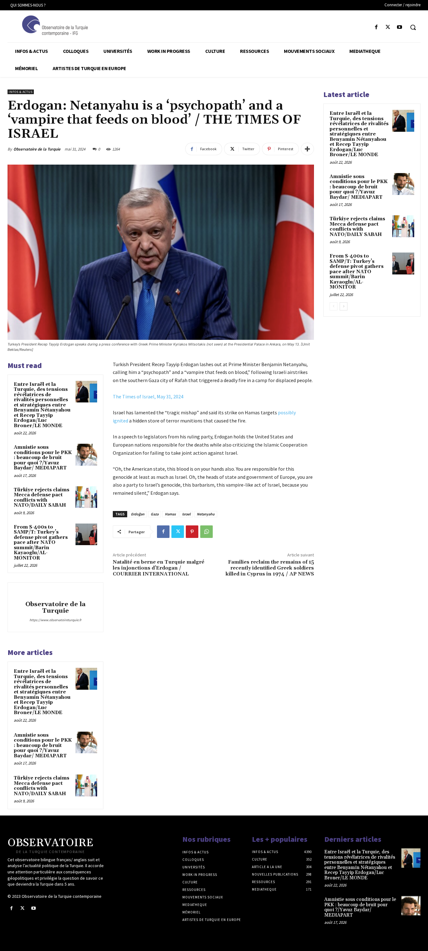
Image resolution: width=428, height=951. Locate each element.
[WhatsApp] (206, 531)
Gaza (155, 514)
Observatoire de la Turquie (36, 149)
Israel (186, 514)
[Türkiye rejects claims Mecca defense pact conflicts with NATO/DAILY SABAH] (86, 497)
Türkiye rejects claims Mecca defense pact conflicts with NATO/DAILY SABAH (41, 498)
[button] (412, 27)
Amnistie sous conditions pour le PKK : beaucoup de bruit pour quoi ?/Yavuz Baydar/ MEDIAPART (43, 457)
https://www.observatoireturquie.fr (55, 620)
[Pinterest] (192, 531)
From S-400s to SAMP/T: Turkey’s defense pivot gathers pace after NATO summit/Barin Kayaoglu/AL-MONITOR (41, 542)
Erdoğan (137, 514)
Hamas (170, 514)
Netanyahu (206, 514)
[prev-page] (333, 306)
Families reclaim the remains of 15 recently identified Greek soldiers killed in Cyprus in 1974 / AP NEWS (270, 568)
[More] (307, 149)
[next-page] (343, 306)
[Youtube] (399, 27)
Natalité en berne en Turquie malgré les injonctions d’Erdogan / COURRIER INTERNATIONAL (158, 568)
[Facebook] (376, 27)
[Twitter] (388, 27)
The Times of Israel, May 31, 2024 (148, 396)
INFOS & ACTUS (21, 92)
